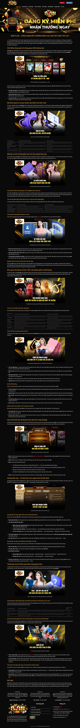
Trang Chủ (18, 6)
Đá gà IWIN (30, 6)
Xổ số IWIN (44, 6)
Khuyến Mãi (50, 6)
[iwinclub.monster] (13, 3)
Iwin (61, 707)
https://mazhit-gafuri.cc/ (38, 456)
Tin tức (62, 6)
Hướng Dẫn (57, 6)
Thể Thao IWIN (37, 6)
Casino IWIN (24, 6)
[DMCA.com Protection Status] (32, 717)
